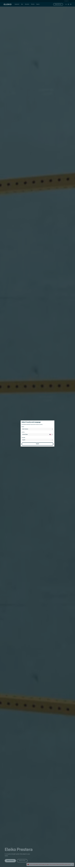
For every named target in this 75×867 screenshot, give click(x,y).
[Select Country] (51, 434)
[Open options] (52, 440)
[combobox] (37, 429)
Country (23, 432)
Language (23, 437)
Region (23, 426)
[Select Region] (52, 429)
